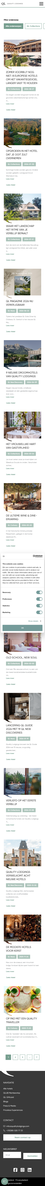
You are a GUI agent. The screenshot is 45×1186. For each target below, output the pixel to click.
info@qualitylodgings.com (17, 1126)
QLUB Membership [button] (11, 1093)
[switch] (39, 599)
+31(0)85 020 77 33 (14, 1130)
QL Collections (33, 26)
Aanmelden (32, 1156)
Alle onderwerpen (13, 26)
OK (22, 628)
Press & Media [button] (9, 1106)
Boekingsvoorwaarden (12, 1183)
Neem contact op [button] (22, 1137)
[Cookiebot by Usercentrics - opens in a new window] (32, 556)
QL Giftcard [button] (8, 1097)
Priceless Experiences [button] (13, 1110)
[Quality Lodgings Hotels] (12, 3)
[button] (22, 110)
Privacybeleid (22, 1180)
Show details (33, 621)
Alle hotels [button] (8, 1088)
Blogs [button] (5, 1101)
